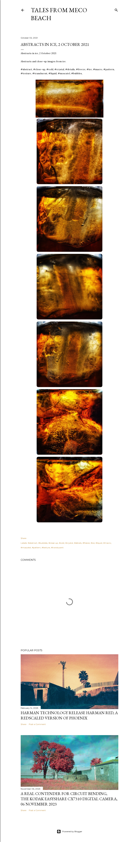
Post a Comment (37, 724)
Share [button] (23, 538)
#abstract (32, 543)
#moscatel (26, 547)
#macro (107, 543)
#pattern (36, 547)
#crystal (69, 543)
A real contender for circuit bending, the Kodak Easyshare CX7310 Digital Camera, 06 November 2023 (69, 799)
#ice (93, 543)
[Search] (116, 9)
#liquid (99, 543)
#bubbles (42, 543)
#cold (61, 543)
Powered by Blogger (72, 831)
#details (78, 543)
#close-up (53, 543)
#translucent (57, 547)
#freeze (86, 543)
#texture (46, 547)
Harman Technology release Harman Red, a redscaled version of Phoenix (69, 715)
